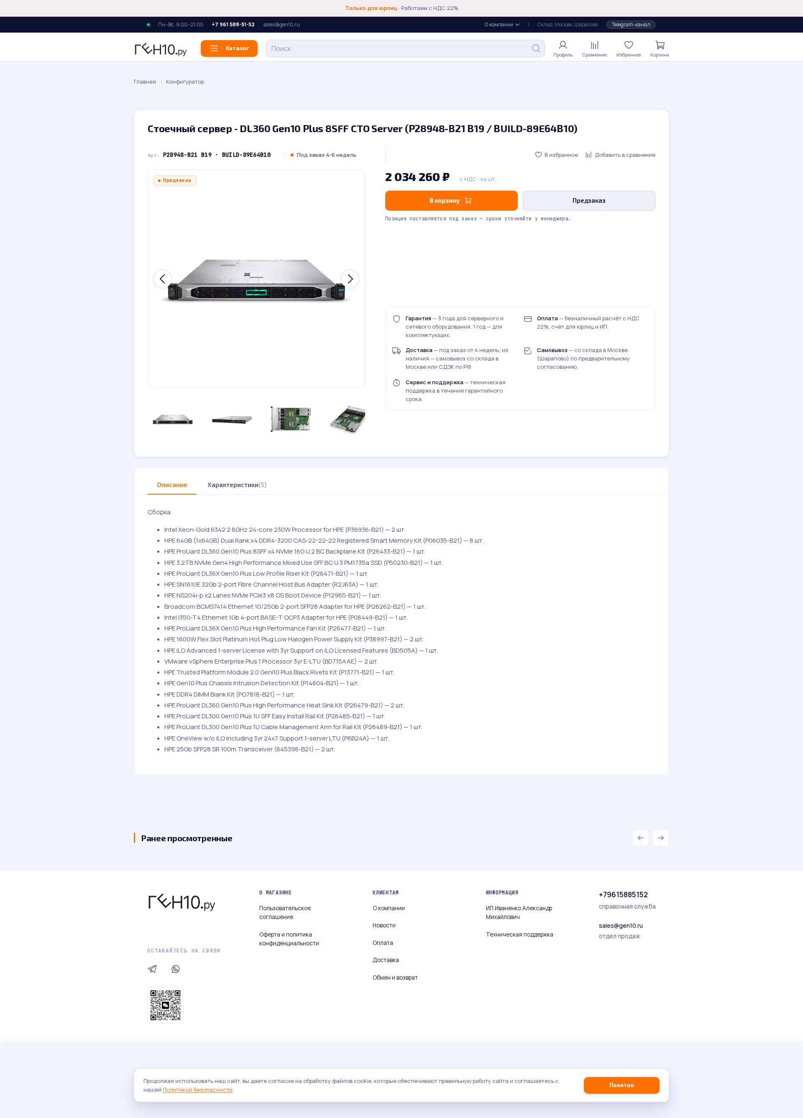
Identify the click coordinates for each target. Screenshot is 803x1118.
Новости (384, 925)
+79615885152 (623, 894)
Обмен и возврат (395, 977)
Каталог (237, 48)
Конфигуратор (185, 81)
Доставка (386, 960)
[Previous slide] (162, 279)
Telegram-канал (631, 24)
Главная (145, 81)
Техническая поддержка (519, 934)
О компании (499, 24)
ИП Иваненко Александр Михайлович (519, 912)
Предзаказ (589, 200)
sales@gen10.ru (281, 25)
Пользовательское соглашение (285, 912)
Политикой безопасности (198, 1089)
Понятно (621, 1085)
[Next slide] (350, 279)
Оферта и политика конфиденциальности (289, 939)
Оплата (383, 943)
